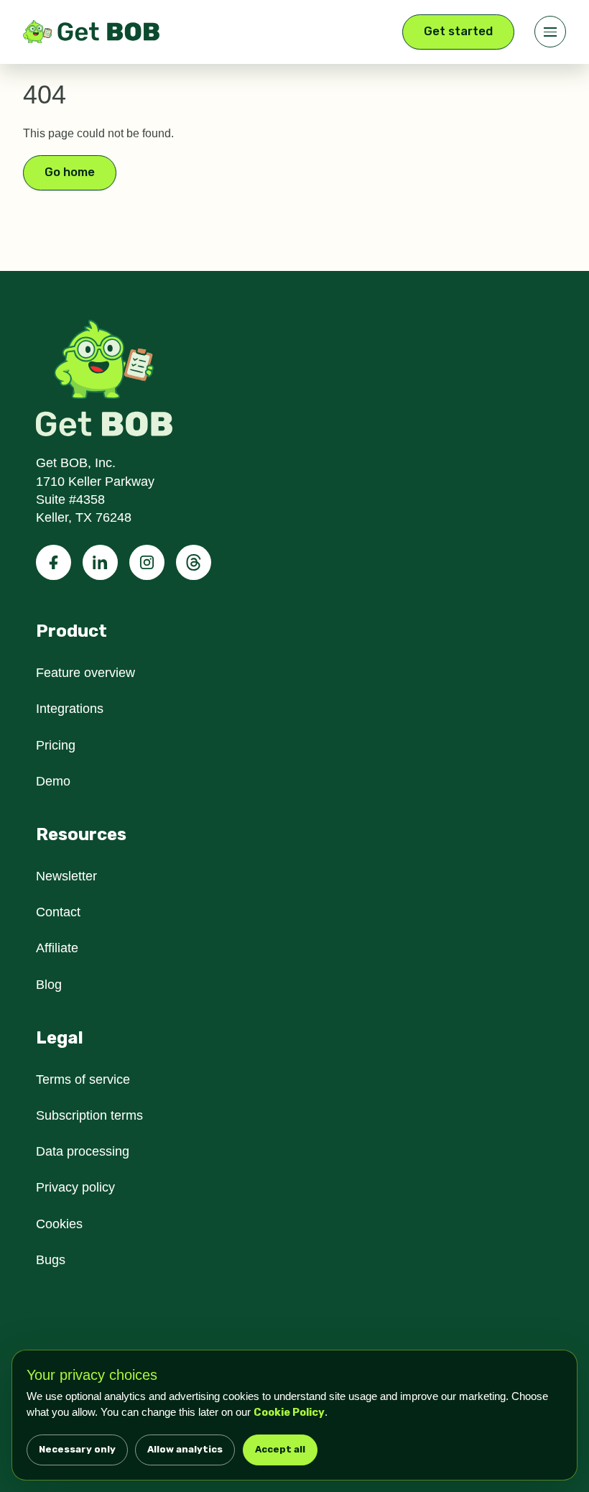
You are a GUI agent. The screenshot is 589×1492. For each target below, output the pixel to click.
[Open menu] (550, 31)
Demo (54, 781)
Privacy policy (77, 1187)
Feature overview (87, 673)
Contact (60, 912)
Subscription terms (92, 1115)
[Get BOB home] (91, 31)
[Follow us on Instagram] (146, 562)
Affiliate (58, 948)
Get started (458, 31)
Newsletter (69, 876)
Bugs (51, 1260)
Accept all (280, 1449)
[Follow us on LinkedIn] (100, 562)
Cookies (59, 1224)
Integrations (72, 709)
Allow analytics (185, 1449)
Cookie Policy (335, 1412)
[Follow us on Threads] (193, 562)
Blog (50, 985)
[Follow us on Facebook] (53, 562)
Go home (70, 172)
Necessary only (77, 1449)
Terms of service (85, 1079)
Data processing (85, 1151)
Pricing (56, 745)
